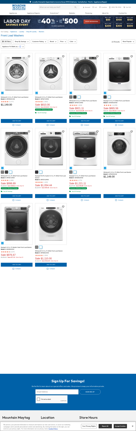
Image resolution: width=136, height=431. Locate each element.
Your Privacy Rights (89, 426)
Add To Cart (16, 121)
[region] (68, 426)
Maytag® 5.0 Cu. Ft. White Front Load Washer (82, 176)
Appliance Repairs (33, 13)
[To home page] (19, 7)
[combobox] (21, 41)
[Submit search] (75, 7)
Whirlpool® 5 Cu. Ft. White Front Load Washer (14, 176)
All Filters (8, 41)
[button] (83, 7)
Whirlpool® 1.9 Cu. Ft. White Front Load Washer (117, 172)
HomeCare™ (54, 13)
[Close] (132, 426)
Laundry (21, 31)
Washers (41, 31)
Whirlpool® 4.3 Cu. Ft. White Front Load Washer (14, 97)
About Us (105, 13)
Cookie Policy (53, 429)
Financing (88, 13)
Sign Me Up (90, 392)
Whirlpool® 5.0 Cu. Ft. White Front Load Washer (49, 251)
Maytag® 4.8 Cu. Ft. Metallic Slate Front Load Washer (16, 247)
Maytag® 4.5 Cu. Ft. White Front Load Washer (116, 101)
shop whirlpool (91, 22)
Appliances (13, 13)
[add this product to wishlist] (29, 56)
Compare (18, 125)
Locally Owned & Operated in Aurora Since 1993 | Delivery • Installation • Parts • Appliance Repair (69, 2)
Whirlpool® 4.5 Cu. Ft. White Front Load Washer (49, 97)
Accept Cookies (120, 426)
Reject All (105, 426)
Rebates (72, 13)
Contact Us (123, 13)
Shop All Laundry (31, 31)
